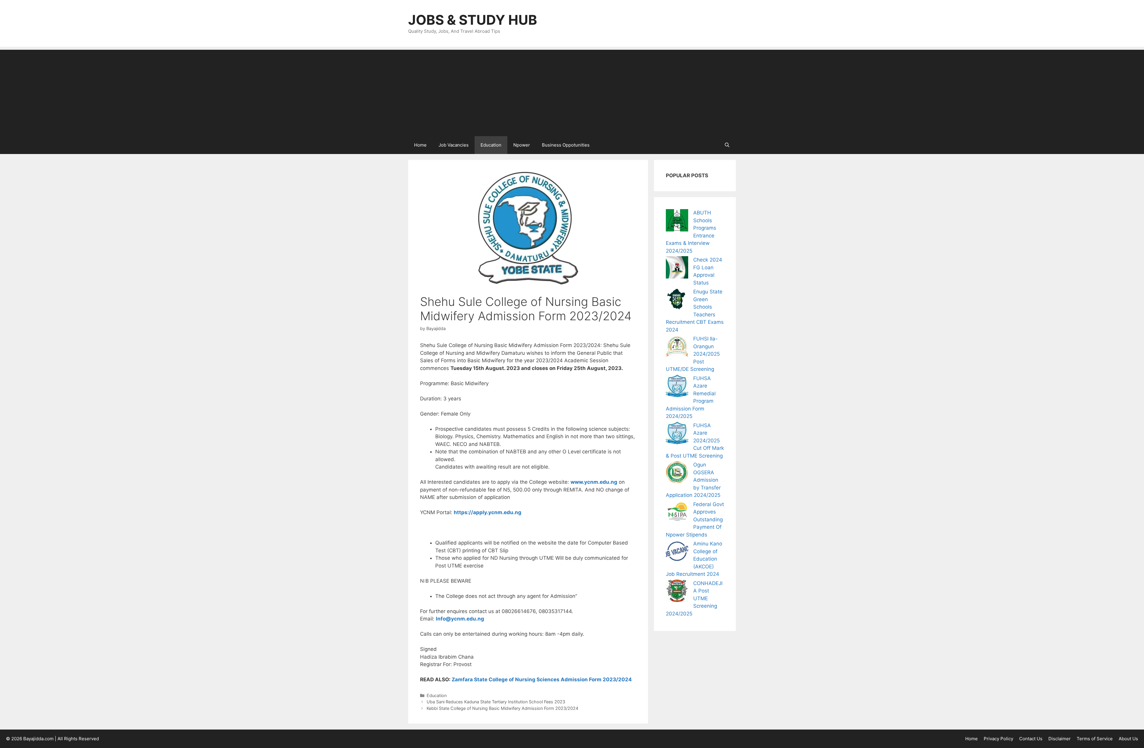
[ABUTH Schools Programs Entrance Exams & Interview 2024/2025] (677, 221)
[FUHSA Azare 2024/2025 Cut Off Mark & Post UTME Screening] (677, 434)
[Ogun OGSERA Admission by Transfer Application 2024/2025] (677, 473)
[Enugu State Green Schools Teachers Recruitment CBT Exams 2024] (677, 300)
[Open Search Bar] (727, 145)
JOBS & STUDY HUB (472, 20)
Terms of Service (1095, 738)
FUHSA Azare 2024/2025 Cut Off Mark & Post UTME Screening (695, 440)
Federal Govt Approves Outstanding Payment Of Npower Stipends (695, 519)
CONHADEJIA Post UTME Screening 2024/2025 (694, 598)
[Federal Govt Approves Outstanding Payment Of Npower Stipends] (677, 513)
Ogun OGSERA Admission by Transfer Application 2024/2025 (693, 480)
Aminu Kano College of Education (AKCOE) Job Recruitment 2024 (694, 559)
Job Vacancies (454, 145)
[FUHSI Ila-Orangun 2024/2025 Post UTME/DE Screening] (677, 347)
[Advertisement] (572, 91)
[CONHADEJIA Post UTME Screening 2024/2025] (677, 592)
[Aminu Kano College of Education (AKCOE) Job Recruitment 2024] (677, 552)
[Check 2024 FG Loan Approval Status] (677, 268)
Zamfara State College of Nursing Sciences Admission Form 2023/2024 (542, 679)
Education (491, 145)
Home (420, 145)
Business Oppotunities (566, 145)
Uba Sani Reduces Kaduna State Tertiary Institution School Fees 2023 (496, 701)
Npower (521, 145)
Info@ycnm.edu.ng (460, 619)
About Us (1128, 738)
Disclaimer (1059, 738)
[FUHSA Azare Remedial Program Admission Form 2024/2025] (677, 387)
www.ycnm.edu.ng (594, 482)
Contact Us (1030, 738)
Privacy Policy (998, 738)
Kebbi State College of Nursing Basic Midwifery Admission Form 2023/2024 (502, 708)
